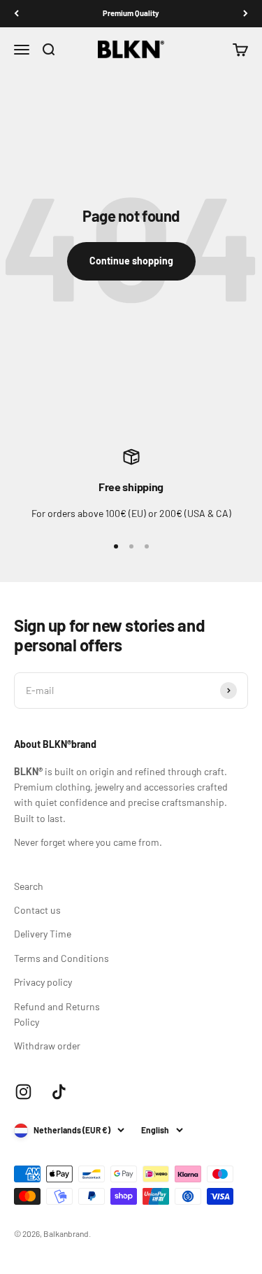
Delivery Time (42, 934)
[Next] (245, 13)
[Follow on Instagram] (23, 1091)
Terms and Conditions (61, 958)
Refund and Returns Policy (57, 1014)
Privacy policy (43, 982)
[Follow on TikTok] (59, 1091)
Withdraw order (47, 1046)
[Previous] (16, 13)
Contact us (37, 910)
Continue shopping (131, 261)
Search (28, 886)
